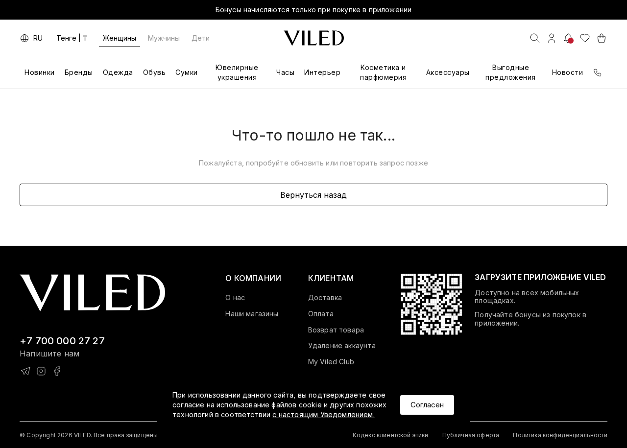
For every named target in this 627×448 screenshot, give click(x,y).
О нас (235, 298)
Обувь (154, 72)
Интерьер (322, 72)
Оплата (321, 314)
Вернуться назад (313, 195)
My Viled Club (331, 362)
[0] (585, 38)
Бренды (79, 72)
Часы (285, 72)
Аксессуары (448, 72)
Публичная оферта (471, 435)
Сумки (186, 72)
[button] (253, 278)
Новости (567, 72)
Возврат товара (336, 330)
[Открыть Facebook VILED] (57, 371)
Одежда (118, 72)
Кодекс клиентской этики (391, 435)
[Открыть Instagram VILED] (41, 371)
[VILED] (314, 38)
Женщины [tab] (119, 38)
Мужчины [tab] (164, 38)
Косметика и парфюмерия (383, 72)
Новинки (39, 72)
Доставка (325, 298)
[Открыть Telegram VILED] (25, 371)
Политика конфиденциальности (560, 435)
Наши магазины (251, 314)
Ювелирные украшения (237, 72)
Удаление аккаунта (342, 346)
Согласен (427, 404)
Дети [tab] (201, 38)
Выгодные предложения (510, 72)
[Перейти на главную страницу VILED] (92, 293)
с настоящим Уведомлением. (323, 414)
